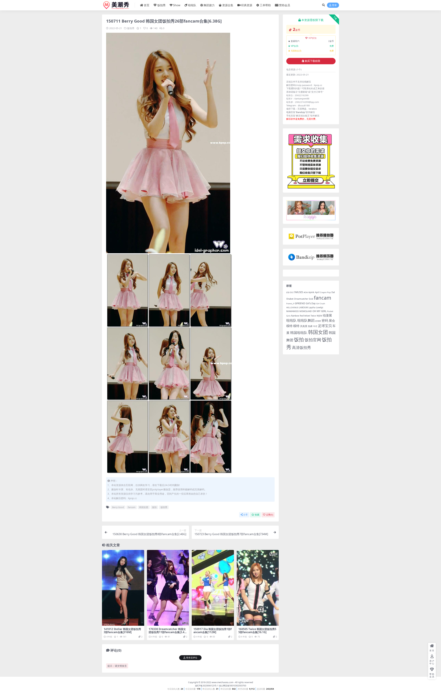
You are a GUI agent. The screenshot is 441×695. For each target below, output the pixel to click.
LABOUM (303, 307)
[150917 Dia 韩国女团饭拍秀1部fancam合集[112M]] (213, 588)
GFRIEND (300, 303)
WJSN (319, 315)
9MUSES (298, 292)
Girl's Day (311, 303)
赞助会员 (284, 5)
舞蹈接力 (209, 5)
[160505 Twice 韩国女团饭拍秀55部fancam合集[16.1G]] (258, 588)
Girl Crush (320, 303)
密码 (325, 320)
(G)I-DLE (290, 292)
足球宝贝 (325, 325)
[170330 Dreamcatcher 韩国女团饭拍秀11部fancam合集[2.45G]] (168, 588)
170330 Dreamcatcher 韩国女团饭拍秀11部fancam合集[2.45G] (167, 632)
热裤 (310, 326)
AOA (306, 292)
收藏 (257, 514)
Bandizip (300, 112)
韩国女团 (143, 507)
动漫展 (327, 315)
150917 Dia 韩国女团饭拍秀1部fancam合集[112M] (212, 630)
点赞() (269, 514)
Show (176, 5)
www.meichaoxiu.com (222, 682)
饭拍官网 (313, 340)
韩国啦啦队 (298, 332)
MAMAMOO (292, 311)
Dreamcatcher (301, 298)
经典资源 (246, 5)
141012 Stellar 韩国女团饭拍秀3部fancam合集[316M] (122, 630)
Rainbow (295, 315)
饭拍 (154, 507)
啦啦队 (192, 5)
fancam (131, 507)
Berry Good (118, 507)
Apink (311, 292)
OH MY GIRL (319, 311)
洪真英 (303, 326)
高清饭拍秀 (301, 347)
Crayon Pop (325, 292)
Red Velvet (305, 315)
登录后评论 (191, 657)
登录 (334, 5)
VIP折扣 (313, 38)
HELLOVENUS (292, 307)
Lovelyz (319, 307)
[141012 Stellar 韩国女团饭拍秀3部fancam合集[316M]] (123, 588)
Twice (313, 315)
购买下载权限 (312, 61)
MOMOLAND (305, 311)
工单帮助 (265, 5)
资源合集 (227, 5)
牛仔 (315, 326)
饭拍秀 (161, 5)
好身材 (318, 321)
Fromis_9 (290, 303)
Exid (311, 298)
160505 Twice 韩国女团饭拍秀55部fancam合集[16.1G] (257, 630)
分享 (245, 514)
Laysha (312, 307)
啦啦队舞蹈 (306, 320)
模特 (296, 326)
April (317, 292)
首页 (146, 5)
